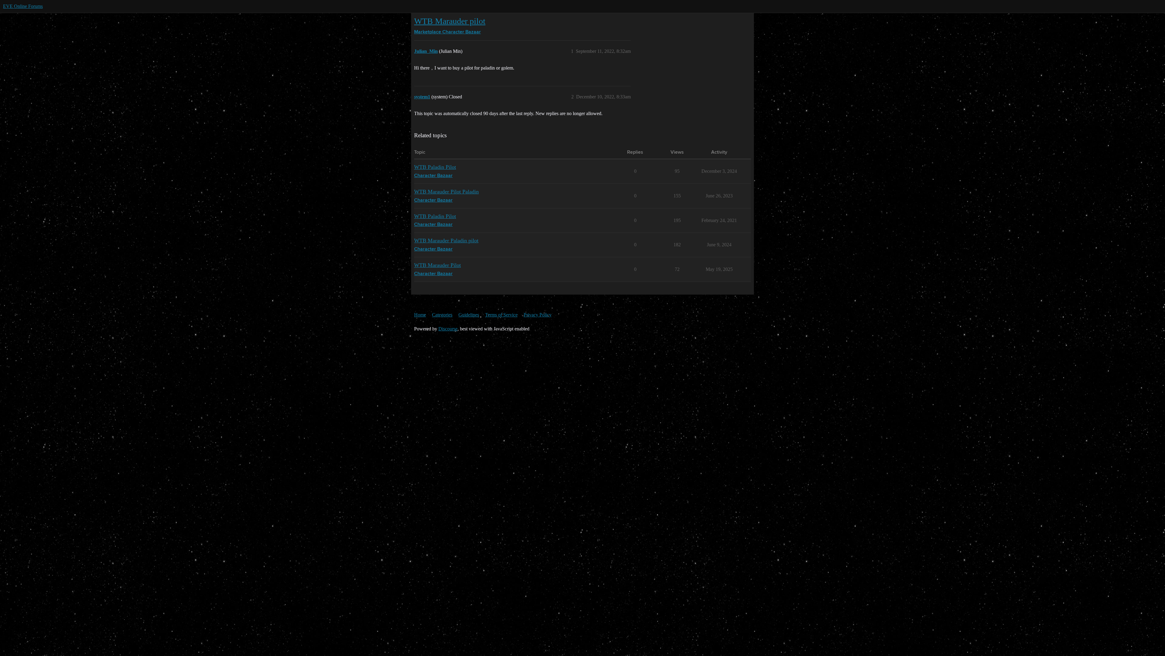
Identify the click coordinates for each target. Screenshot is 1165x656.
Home (420, 314)
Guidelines (468, 314)
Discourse (448, 328)
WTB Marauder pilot (449, 21)
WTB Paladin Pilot (435, 167)
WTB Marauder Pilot (437, 265)
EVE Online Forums (23, 6)
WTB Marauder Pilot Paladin (446, 192)
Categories (442, 314)
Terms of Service (501, 314)
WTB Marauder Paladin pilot (446, 240)
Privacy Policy (538, 314)
